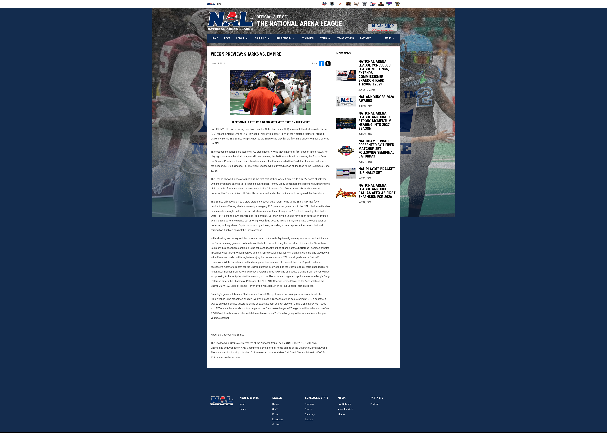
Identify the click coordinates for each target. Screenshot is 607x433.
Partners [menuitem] (365, 38)
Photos (341, 414)
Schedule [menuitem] (262, 38)
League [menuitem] (242, 38)
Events (243, 409)
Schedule (309, 404)
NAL (214, 4)
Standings (310, 414)
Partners (375, 404)
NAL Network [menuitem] (287, 38)
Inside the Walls (345, 409)
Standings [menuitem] (308, 38)
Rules (275, 414)
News (242, 404)
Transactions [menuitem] (345, 38)
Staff (275, 409)
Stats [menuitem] (325, 38)
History (275, 404)
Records (309, 419)
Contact (276, 424)
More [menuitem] (390, 38)
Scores (308, 409)
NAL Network (344, 404)
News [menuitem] (227, 38)
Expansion (277, 419)
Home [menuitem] (215, 38)
